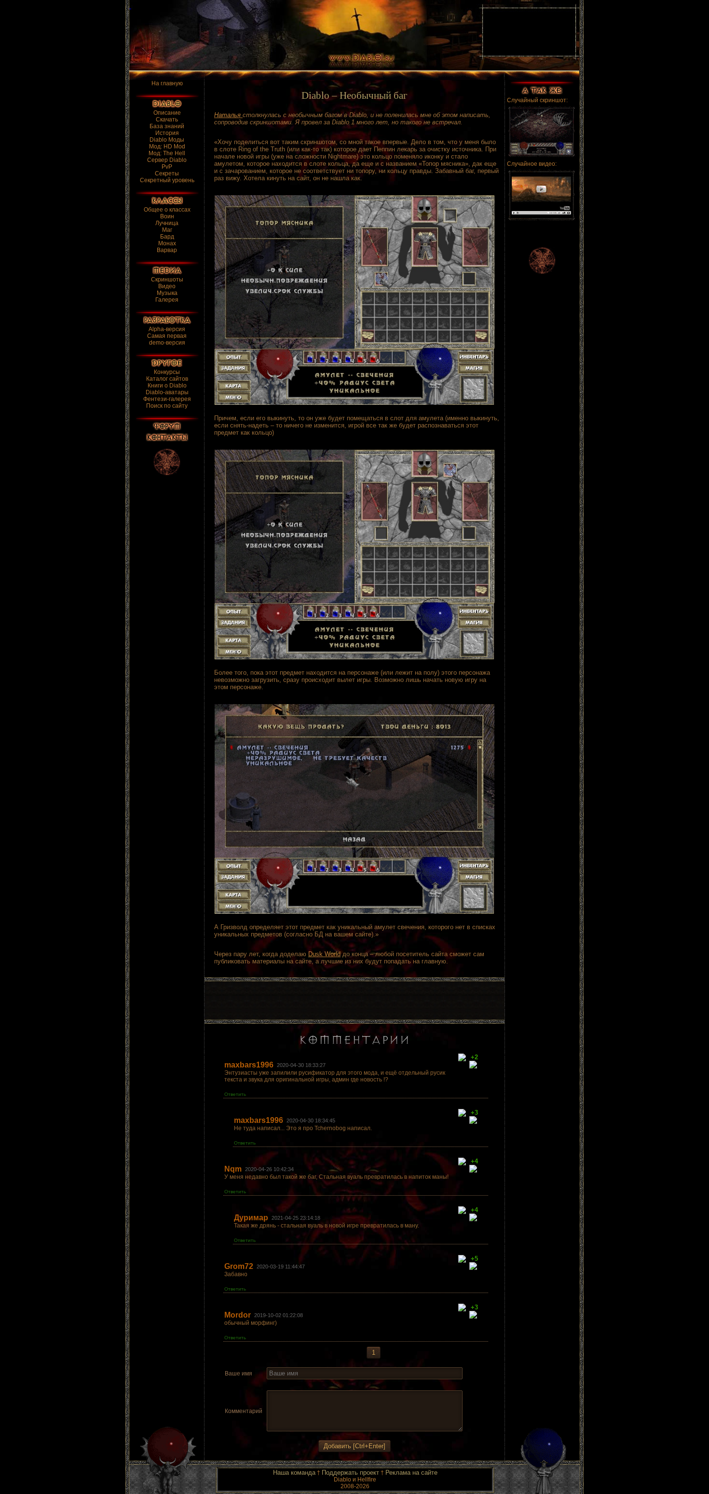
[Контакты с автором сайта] (167, 437)
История (167, 133)
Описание (167, 112)
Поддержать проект (350, 1472)
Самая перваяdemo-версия (167, 339)
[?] (463, 1058)
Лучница (166, 223)
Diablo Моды (167, 139)
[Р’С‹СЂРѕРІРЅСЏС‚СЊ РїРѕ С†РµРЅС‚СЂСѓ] (330, 1384)
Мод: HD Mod (167, 146)
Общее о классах (167, 209)
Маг (167, 230)
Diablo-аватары (167, 392)
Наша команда (294, 1472)
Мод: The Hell (167, 153)
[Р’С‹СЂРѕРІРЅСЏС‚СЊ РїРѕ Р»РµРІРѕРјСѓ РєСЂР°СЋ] (319, 1384)
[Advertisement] (354, 1000)
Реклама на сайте (411, 1472)
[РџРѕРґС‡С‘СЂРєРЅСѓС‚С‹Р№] (306, 1384)
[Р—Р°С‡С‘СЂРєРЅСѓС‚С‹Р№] (294, 1384)
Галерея (166, 299)
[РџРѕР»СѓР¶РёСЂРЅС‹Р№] (272, 1384)
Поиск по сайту (167, 405)
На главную (167, 83)
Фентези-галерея (167, 399)
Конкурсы (167, 372)
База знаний (167, 126)
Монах (167, 243)
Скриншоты (167, 279)
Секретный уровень (167, 180)
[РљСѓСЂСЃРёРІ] (283, 1384)
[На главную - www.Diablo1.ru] (298, 35)
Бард (167, 236)
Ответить (235, 1094)
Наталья (228, 115)
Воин (167, 216)
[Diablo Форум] (166, 426)
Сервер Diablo (167, 160)
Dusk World (324, 954)
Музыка (167, 293)
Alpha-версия (167, 329)
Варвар (167, 250)
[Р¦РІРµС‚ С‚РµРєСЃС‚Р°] (354, 1384)
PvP (167, 166)
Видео (167, 286)
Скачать (167, 119)
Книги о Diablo (167, 385)
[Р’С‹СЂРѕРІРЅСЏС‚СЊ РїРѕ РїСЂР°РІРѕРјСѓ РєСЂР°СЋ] (342, 1384)
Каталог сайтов (167, 378)
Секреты (167, 173)
